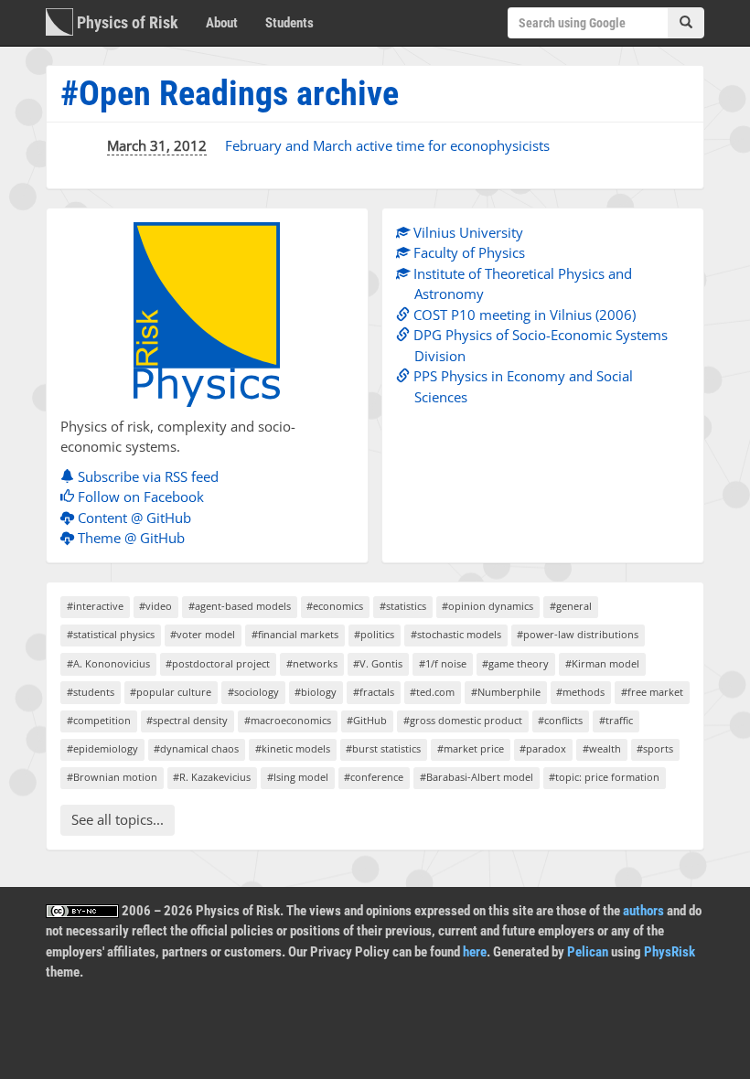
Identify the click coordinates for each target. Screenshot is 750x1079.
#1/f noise (442, 663)
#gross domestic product (462, 720)
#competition (99, 720)
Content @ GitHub (132, 517)
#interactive (95, 606)
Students (289, 23)
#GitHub (367, 720)
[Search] (686, 22)
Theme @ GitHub (129, 538)
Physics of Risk (125, 22)
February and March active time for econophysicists (387, 145)
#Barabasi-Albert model (476, 777)
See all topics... (117, 819)
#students (90, 692)
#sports (655, 748)
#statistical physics (111, 634)
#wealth (602, 748)
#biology (316, 692)
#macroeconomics (287, 720)
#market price (470, 748)
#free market (652, 692)
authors (643, 911)
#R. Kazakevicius (212, 777)
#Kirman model (602, 663)
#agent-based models (239, 606)
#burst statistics (383, 748)
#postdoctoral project (218, 663)
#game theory (515, 663)
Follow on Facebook (139, 496)
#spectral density (187, 720)
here (475, 952)
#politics (374, 634)
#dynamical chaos (196, 748)
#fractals (373, 692)
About (222, 23)
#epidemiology (102, 748)
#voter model (202, 634)
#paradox (543, 748)
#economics (334, 606)
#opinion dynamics (487, 606)
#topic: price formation (604, 777)
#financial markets (295, 634)
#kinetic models (292, 748)
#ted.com (432, 692)
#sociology (253, 692)
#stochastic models (456, 634)
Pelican (587, 952)
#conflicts (560, 720)
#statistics (403, 606)
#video (155, 606)
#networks (312, 663)
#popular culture (170, 692)
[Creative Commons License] (82, 911)
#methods (580, 692)
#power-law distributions (577, 634)
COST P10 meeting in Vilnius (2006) (523, 314)
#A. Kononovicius (108, 663)
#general (571, 606)
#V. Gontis (377, 663)
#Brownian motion (112, 777)
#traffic (616, 720)
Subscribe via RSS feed (146, 476)
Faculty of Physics (467, 252)
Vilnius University (466, 232)
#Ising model (297, 777)
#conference (373, 777)
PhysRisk (669, 952)
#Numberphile (506, 692)
